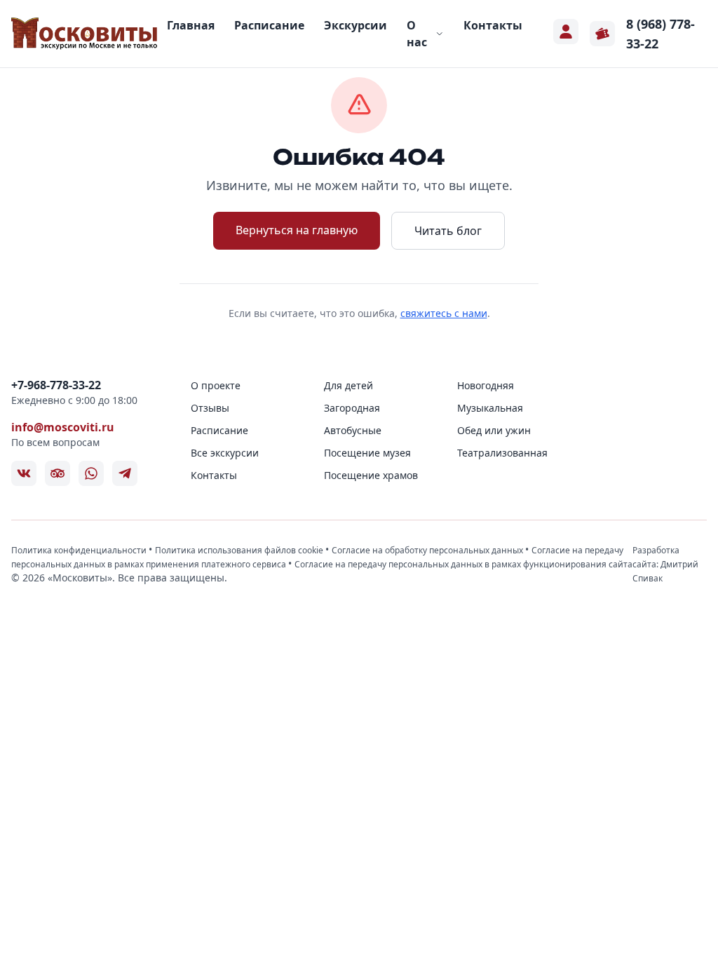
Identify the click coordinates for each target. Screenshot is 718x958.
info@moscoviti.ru (62, 427)
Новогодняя (485, 385)
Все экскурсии (225, 452)
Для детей (348, 385)
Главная (191, 25)
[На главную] (84, 34)
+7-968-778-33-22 (56, 385)
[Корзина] (602, 33)
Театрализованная (502, 452)
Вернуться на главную (297, 230)
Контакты (492, 25)
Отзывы (210, 407)
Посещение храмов (371, 475)
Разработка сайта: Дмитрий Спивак (665, 564)
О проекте (216, 385)
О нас (417, 34)
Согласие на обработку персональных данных (428, 550)
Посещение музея (367, 452)
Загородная (352, 407)
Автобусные (352, 430)
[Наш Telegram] (124, 473)
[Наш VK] (23, 473)
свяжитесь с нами (443, 313)
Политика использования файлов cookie (240, 550)
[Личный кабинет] (565, 31)
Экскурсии (355, 25)
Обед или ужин (494, 430)
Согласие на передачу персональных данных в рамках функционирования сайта (463, 564)
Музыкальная (490, 407)
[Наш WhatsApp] (91, 473)
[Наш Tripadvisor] (57, 473)
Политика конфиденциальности (80, 550)
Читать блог (448, 230)
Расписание (269, 25)
